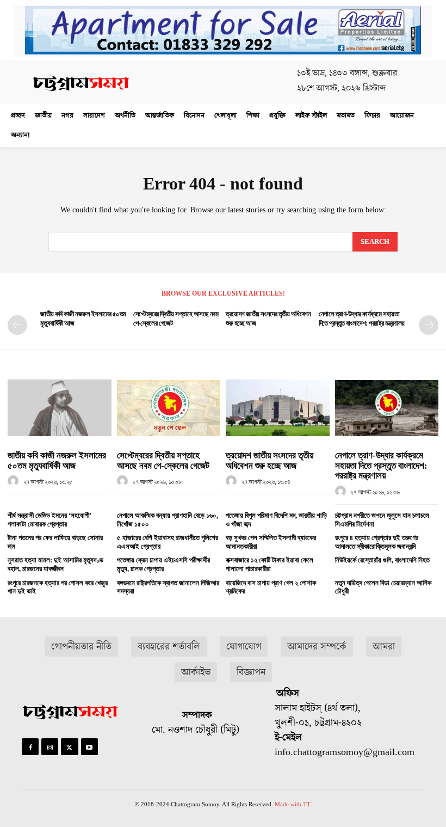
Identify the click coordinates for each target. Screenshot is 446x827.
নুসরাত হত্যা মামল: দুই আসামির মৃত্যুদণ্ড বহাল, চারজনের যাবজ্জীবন (55, 564)
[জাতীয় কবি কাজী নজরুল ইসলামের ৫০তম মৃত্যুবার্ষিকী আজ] (60, 408)
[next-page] (428, 325)
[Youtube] (89, 746)
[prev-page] (17, 325)
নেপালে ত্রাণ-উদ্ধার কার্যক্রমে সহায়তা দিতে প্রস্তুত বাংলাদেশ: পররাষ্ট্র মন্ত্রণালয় (381, 465)
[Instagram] (49, 746)
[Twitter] (69, 746)
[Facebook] (30, 746)
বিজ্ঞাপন (251, 672)
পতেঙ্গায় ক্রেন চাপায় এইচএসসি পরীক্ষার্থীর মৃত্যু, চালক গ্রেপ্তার (163, 564)
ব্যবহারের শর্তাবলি (169, 646)
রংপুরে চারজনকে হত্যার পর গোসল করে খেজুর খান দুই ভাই (58, 587)
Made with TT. (293, 804)
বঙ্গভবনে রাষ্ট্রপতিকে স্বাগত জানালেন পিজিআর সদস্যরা (168, 587)
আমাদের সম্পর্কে (316, 646)
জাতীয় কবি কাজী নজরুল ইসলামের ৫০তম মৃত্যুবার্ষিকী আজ (57, 460)
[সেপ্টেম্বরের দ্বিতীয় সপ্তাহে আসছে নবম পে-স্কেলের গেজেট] (169, 408)
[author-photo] (15, 481)
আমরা (384, 646)
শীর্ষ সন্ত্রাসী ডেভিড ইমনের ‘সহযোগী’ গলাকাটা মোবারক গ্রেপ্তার (49, 519)
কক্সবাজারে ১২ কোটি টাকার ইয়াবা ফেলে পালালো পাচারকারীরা (269, 564)
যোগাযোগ (243, 646)
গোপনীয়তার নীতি (81, 646)
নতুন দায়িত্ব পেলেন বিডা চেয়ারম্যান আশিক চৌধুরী (383, 587)
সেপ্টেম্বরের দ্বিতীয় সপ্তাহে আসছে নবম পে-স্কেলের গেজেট (163, 460)
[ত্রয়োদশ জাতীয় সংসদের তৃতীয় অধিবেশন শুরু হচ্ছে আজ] (278, 408)
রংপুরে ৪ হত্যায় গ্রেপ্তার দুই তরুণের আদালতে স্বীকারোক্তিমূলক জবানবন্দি (376, 542)
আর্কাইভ (195, 672)
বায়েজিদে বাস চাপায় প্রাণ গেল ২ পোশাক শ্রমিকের (271, 587)
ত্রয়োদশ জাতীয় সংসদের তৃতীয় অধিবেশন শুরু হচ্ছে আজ (269, 460)
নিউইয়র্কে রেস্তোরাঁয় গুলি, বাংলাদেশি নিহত (382, 560)
